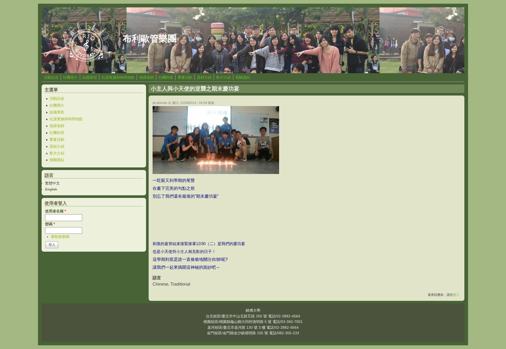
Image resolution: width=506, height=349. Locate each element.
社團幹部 (165, 77)
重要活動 (185, 77)
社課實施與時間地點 (118, 77)
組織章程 (89, 77)
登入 (456, 295)
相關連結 (242, 77)
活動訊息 (51, 77)
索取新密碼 (60, 237)
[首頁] (84, 60)
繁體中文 (52, 183)
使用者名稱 (55, 211)
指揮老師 (146, 77)
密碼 (50, 224)
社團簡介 (70, 77)
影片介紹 (223, 77)
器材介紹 (204, 77)
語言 (157, 278)
